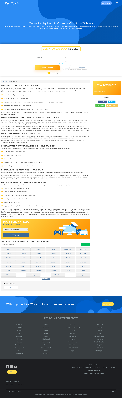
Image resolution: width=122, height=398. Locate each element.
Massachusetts (99, 336)
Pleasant (23, 270)
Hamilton (83, 258)
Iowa (46, 333)
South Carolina (73, 348)
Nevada (19, 342)
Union (83, 270)
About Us (8, 381)
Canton (8, 253)
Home (5, 81)
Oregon (99, 345)
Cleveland (38, 253)
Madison (83, 262)
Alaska (46, 324)
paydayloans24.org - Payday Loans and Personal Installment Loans (52, 394)
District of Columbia (73, 327)
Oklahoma (72, 345)
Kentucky (99, 333)
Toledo (68, 270)
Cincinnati (23, 253)
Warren (8, 275)
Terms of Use (66, 68)
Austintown (38, 249)
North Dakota (19, 345)
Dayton (8, 258)
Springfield (38, 270)
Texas (19, 351)
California (99, 324)
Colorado (19, 327)
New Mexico (72, 342)
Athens (23, 249)
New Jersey (46, 342)
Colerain (53, 253)
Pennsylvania (19, 348)
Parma (68, 266)
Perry (83, 266)
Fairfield (38, 258)
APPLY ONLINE (107, 304)
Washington (33, 275)
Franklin (53, 258)
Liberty (53, 262)
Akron (8, 249)
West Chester (58, 275)
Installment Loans (99, 91)
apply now (106, 3)
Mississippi (46, 339)
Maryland (72, 336)
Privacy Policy (20, 384)
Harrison (8, 262)
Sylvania (53, 270)
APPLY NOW (16, 235)
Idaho (73, 330)
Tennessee (99, 348)
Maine (46, 336)
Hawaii (46, 330)
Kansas (72, 333)
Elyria (23, 258)
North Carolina (99, 342)
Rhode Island (46, 348)
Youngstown (83, 275)
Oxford (53, 266)
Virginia (72, 351)
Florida (99, 327)
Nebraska (99, 339)
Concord (83, 253)
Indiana (19, 333)
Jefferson (38, 262)
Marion (8, 266)
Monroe (38, 266)
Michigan (19, 339)
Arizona (72, 324)
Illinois (99, 330)
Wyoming (46, 354)
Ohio (9, 81)
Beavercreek (68, 249)
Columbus (68, 253)
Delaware (46, 327)
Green (68, 258)
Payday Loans (98, 89)
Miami (23, 266)
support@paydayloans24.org (94, 373)
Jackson (23, 262)
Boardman (83, 249)
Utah (46, 351)
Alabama (19, 324)
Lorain (68, 262)
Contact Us (16, 381)
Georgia (19, 330)
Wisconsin (19, 354)
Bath (53, 249)
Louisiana (19, 336)
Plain (8, 270)
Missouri (72, 339)
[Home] (11, 3)
